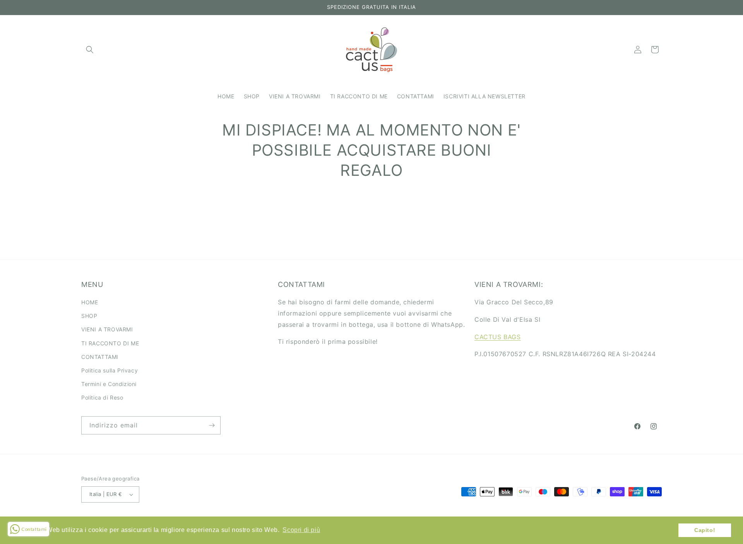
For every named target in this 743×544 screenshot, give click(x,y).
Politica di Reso (102, 397)
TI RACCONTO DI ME (110, 343)
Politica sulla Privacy (109, 370)
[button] (89, 49)
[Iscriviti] (211, 425)
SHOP (89, 315)
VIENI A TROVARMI (107, 329)
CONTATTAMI (99, 357)
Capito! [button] (704, 530)
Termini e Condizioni (109, 384)
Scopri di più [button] (301, 530)
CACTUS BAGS (497, 337)
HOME (89, 302)
